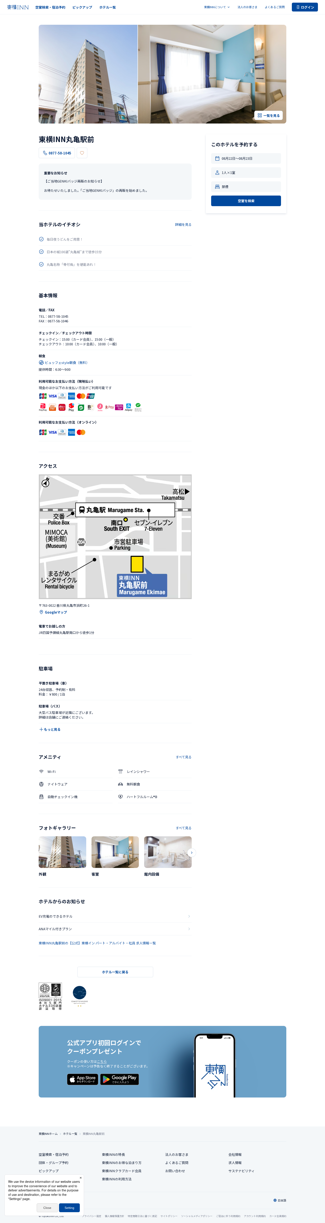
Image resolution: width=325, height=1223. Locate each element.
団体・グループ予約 (53, 1162)
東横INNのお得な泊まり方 (121, 1162)
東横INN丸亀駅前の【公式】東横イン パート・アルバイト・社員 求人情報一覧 (97, 943)
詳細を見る (183, 224)
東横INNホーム (48, 1134)
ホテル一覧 (107, 7)
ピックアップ (82, 7)
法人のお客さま (247, 7)
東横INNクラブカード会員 (121, 1170)
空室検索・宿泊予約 (50, 7)
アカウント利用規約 (255, 1216)
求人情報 (235, 1162)
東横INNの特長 (113, 1154)
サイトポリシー (169, 1216)
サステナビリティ (241, 1170)
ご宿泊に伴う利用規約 (228, 1216)
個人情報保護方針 (114, 1216)
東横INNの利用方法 (117, 1179)
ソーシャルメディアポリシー (196, 1216)
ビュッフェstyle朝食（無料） (67, 362)
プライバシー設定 (91, 1216)
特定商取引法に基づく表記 (142, 1216)
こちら (102, 1061)
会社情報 (235, 1154)
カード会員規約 (277, 1216)
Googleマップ (56, 612)
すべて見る (184, 757)
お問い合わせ (175, 1170)
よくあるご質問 (275, 7)
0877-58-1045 (60, 153)
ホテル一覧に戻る (115, 972)
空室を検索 (246, 200)
